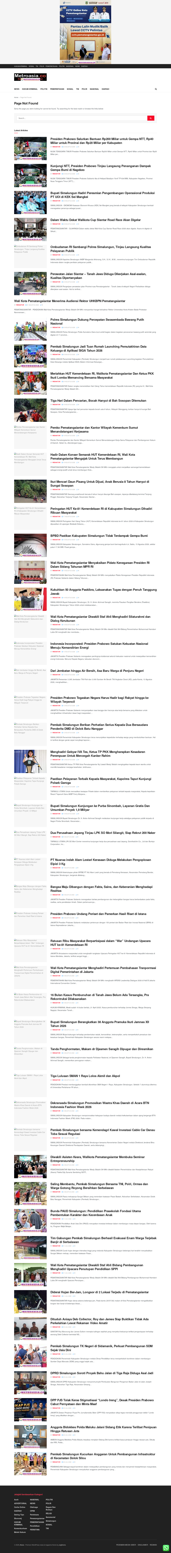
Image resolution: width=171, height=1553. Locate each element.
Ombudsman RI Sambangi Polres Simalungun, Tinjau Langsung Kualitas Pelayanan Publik (100, 249)
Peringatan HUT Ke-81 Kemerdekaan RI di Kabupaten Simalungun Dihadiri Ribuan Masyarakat (101, 510)
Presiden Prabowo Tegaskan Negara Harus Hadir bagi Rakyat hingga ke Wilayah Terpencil (99, 699)
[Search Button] (156, 89)
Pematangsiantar (37, 1518)
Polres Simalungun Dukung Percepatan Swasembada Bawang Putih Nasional (97, 321)
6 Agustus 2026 (68, 895)
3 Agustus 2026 (68, 1111)
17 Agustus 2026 (69, 516)
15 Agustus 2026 (69, 540)
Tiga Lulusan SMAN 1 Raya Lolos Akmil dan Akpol (85, 1076)
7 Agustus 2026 (68, 868)
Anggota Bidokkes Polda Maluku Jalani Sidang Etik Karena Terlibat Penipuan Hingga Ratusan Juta (103, 1429)
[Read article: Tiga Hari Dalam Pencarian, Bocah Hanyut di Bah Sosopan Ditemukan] (30, 410)
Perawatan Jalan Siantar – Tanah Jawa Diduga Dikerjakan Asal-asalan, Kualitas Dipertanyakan (98, 276)
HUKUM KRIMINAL (20, 66)
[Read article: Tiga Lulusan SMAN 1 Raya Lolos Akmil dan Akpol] (30, 1085)
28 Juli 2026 (67, 1435)
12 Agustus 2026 (69, 733)
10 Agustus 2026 (69, 814)
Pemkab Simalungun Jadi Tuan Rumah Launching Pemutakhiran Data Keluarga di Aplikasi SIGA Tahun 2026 (98, 348)
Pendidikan (35, 1526)
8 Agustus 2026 (68, 837)
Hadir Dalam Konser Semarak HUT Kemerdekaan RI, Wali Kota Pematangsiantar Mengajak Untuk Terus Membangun (92, 456)
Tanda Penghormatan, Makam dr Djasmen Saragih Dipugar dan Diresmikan (101, 1049)
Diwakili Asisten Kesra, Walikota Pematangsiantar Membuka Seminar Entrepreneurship (97, 1159)
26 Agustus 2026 (69, 147)
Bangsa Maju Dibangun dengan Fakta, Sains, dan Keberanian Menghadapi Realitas (101, 889)
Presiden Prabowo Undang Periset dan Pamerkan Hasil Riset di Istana (98, 914)
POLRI (42, 66)
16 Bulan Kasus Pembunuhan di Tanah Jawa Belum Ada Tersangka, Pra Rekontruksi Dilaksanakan (99, 997)
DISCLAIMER (143, 1545)
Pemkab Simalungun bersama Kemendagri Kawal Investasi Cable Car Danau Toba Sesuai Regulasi (102, 1132)
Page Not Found (25, 97)
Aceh (16, 1499)
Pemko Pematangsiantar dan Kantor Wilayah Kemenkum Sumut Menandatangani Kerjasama (94, 429)
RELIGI (49, 1513)
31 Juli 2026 (67, 1219)
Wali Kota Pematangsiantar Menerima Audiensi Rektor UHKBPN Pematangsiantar (69, 301)
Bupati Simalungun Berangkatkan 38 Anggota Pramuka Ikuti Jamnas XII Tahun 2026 (99, 1024)
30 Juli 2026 (67, 1327)
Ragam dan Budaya (51, 1508)
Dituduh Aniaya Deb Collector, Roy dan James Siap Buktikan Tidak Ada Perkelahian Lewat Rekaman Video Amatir (99, 1321)
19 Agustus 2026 (69, 404)
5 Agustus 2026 (68, 1003)
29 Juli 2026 (67, 1377)
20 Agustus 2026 (69, 327)
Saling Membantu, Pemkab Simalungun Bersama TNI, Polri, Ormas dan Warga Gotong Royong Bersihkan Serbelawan (99, 1186)
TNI (37, 66)
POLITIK (62, 66)
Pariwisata (34, 1514)
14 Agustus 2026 (69, 570)
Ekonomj (18, 1518)
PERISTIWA (35, 1529)
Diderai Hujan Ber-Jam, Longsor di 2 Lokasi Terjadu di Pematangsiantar (99, 1292)
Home (16, 97)
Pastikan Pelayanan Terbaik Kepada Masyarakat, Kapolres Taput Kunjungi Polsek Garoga (100, 781)
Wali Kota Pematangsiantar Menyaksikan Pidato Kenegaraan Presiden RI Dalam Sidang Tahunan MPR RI (100, 564)
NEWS (77, 66)
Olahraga (34, 1507)
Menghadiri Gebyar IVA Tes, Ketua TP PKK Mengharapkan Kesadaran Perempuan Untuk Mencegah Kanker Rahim (97, 754)
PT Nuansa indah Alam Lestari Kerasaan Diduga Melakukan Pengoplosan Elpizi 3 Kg (100, 862)
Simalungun (51, 1521)
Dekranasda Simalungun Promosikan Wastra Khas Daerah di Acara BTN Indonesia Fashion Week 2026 (99, 1105)
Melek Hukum (20, 1532)
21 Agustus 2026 (33, 305)
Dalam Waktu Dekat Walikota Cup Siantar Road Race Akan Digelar (95, 220)
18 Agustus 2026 (69, 462)
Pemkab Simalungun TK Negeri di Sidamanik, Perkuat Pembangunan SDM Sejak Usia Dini (101, 1348)
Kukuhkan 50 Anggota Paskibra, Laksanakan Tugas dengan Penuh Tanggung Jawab (103, 591)
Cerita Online (19, 1507)
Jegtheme (62, 1545)
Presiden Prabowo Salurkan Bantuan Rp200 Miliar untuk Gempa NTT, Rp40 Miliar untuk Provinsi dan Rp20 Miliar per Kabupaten (101, 141)
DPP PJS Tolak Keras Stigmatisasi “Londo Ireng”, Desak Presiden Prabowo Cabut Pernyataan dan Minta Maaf (102, 1402)
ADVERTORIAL (20, 1503)
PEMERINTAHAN (51, 66)
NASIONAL (70, 66)
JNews (22, 1545)
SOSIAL (31, 66)
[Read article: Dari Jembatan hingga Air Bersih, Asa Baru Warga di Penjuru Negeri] (30, 680)
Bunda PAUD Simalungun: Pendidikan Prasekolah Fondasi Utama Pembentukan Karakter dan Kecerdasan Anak (95, 1213)
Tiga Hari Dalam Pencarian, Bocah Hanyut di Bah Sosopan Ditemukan (98, 400)
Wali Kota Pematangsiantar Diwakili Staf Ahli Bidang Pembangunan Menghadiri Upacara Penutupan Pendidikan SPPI (96, 1267)
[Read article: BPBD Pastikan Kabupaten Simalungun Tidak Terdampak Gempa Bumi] (30, 545)
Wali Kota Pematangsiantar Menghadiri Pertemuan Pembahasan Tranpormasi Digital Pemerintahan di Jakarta (103, 970)
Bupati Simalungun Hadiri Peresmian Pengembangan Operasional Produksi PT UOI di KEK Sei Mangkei (102, 195)
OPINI (32, 1511)
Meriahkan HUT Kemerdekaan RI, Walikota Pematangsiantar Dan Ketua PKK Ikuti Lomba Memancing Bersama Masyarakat (102, 375)
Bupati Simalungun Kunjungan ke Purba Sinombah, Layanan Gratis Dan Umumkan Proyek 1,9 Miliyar (100, 808)
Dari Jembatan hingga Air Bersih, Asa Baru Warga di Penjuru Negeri (97, 670)
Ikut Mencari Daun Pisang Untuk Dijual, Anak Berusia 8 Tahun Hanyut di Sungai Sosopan (99, 483)
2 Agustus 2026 (68, 1165)
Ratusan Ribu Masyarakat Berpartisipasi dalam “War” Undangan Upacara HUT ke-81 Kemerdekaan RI (100, 943)
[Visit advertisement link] (85, 32)
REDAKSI (153, 1545)
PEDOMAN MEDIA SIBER (126, 1545)
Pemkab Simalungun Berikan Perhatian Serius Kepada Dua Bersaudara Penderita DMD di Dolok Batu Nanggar (99, 727)
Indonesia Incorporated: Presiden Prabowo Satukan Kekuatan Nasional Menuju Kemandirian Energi (99, 645)
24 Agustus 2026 (69, 255)
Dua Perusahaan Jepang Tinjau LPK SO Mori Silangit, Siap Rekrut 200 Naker (102, 832)
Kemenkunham (20, 1528)
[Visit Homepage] (30, 77)
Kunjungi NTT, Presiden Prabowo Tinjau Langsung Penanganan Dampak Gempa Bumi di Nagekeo (100, 168)
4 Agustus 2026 (68, 1053)
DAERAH (84, 66)
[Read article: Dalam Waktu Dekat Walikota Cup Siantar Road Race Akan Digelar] (30, 229)
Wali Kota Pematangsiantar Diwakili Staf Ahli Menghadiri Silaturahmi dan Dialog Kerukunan (100, 618)
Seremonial (50, 1517)
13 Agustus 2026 (69, 625)
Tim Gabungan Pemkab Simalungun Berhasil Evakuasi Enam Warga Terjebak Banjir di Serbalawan (103, 1240)
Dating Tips (19, 1514)
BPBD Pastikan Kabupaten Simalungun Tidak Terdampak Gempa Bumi (99, 535)
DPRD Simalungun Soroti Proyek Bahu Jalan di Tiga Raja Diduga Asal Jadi (101, 1373)
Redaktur (56, 147)
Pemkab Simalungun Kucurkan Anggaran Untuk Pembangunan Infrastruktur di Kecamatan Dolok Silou (102, 1456)
